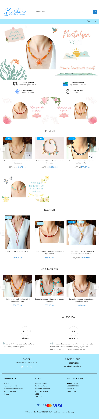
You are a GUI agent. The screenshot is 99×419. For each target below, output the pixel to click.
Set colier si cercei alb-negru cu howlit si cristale (81, 162)
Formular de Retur (41, 391)
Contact (6, 394)
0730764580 (74, 363)
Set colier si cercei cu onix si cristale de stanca (18, 162)
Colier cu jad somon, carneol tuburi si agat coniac (49, 253)
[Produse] (4, 22)
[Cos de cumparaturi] (94, 21)
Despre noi (7, 383)
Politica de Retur (41, 386)
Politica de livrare (10, 391)
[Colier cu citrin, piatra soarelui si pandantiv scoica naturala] (81, 232)
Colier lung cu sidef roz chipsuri (18, 252)
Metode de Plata (41, 383)
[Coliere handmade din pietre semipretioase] (25, 110)
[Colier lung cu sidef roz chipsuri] (17, 232)
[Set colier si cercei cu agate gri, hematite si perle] (81, 286)
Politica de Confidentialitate (13, 389)
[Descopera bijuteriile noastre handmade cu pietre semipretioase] (25, 189)
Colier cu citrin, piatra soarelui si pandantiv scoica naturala (81, 253)
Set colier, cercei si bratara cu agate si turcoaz (49, 300)
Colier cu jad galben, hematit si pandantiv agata (18, 300)
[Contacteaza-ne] (88, 21)
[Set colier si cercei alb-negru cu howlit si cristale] (81, 148)
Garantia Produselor (42, 389)
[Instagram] (31, 367)
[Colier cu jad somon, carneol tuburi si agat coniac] (49, 232)
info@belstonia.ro (74, 366)
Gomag (71, 412)
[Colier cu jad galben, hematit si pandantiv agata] (17, 286)
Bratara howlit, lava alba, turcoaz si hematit (49, 162)
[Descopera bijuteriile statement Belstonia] (49, 52)
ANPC (37, 394)
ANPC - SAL (39, 397)
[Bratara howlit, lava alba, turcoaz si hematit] (49, 148)
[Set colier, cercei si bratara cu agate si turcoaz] (49, 285)
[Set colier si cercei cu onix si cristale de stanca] (17, 148)
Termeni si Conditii (10, 386)
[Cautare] (95, 12)
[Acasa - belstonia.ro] (16, 12)
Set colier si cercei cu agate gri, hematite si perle (81, 300)
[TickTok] (27, 367)
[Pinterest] (22, 367)
